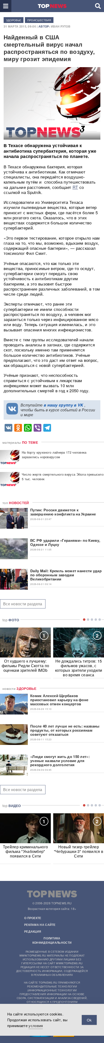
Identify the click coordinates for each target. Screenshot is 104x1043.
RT (75, 187)
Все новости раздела (22, 604)
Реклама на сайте (40, 924)
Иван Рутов (60, 26)
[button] (5, 6)
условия (36, 1025)
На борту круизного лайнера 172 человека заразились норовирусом (54, 454)
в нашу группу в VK (63, 405)
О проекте (32, 918)
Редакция (32, 931)
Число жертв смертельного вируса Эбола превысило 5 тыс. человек (63, 476)
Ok (89, 1019)
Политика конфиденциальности (52, 940)
